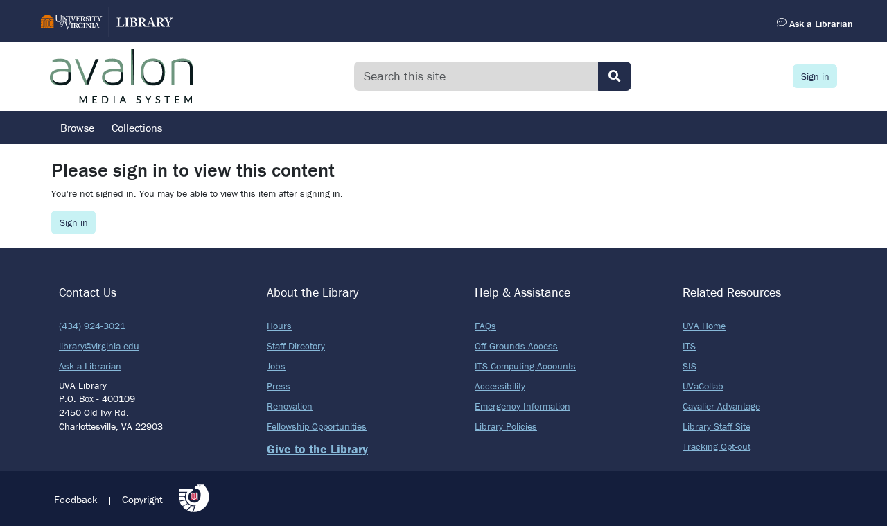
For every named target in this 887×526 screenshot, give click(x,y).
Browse (77, 127)
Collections (137, 127)
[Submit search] (614, 76)
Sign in (815, 76)
